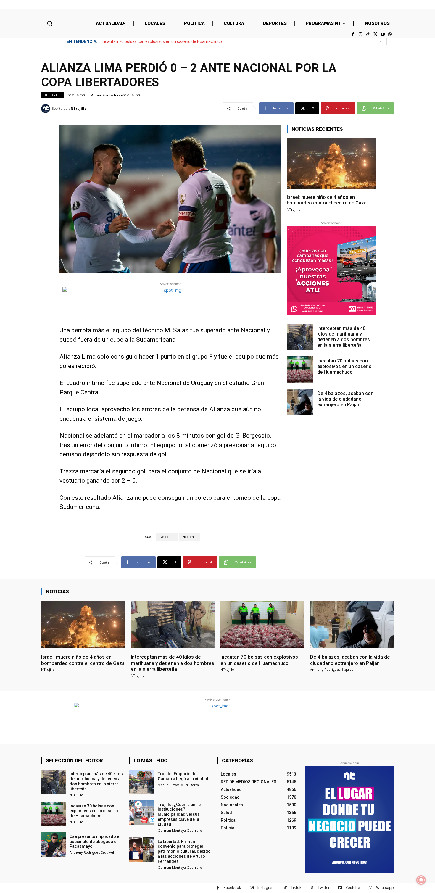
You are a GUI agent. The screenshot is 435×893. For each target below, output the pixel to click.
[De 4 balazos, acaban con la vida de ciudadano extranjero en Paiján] (300, 402)
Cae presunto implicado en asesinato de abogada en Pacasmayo (96, 841)
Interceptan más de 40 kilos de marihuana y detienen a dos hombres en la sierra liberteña (343, 336)
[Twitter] (375, 34)
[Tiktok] (367, 34)
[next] (390, 41)
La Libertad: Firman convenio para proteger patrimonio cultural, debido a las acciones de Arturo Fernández (184, 851)
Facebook (232, 887)
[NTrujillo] (46, 108)
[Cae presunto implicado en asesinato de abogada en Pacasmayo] (53, 844)
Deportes (53, 95)
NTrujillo (78, 108)
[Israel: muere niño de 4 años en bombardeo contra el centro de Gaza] (331, 163)
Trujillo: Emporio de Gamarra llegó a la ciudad (183, 776)
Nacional (189, 537)
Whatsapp (385, 887)
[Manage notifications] (421, 880)
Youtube (353, 887)
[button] (49, 23)
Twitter (323, 887)
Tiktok (296, 887)
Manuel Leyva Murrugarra (178, 785)
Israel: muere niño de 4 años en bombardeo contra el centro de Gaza (327, 200)
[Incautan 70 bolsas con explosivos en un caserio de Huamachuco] (300, 369)
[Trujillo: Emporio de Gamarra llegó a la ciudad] (141, 782)
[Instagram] (360, 34)
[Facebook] (353, 34)
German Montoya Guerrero (180, 830)
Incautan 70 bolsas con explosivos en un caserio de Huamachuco (344, 366)
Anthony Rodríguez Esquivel (332, 669)
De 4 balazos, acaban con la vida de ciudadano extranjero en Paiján (164, 41)
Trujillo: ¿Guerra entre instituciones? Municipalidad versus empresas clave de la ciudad (179, 814)
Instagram (266, 887)
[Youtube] (382, 34)
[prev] (380, 41)
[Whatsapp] (390, 34)
